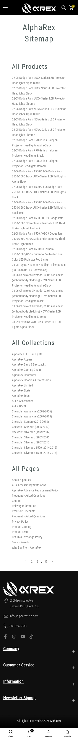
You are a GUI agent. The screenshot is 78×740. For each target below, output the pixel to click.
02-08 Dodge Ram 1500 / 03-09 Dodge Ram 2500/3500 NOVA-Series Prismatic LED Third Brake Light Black (38, 239)
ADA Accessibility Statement (29, 485)
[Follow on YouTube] (23, 636)
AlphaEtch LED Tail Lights (27, 354)
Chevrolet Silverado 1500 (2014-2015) (34, 447)
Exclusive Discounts (23, 511)
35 (45, 561)
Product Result (20, 532)
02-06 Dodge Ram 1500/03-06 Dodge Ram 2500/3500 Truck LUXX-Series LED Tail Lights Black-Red (39, 208)
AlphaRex (55, 721)
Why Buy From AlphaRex (26, 547)
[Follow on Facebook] (5, 636)
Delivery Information (24, 506)
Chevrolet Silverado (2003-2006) (31, 437)
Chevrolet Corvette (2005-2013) (30, 427)
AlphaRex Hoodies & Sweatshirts (31, 380)
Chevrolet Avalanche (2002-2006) (32, 411)
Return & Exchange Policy (27, 537)
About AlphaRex (21, 480)
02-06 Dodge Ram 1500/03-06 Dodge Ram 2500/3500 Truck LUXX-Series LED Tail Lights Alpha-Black (39, 177)
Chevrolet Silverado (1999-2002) (31, 432)
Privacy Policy (20, 521)
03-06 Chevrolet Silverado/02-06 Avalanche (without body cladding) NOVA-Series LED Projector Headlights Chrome (37, 311)
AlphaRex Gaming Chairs (26, 369)
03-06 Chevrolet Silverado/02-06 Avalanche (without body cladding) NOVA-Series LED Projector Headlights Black (37, 296)
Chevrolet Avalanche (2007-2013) (32, 416)
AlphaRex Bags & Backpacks (29, 364)
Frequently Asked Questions (28, 495)
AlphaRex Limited (22, 385)
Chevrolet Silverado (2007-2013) (31, 442)
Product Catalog (21, 527)
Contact (16, 501)
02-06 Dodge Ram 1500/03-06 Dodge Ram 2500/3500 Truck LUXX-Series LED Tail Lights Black (39, 192)
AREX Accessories (22, 401)
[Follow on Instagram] (14, 636)
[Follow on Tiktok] (31, 636)
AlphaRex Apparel (22, 359)
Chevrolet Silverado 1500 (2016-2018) (34, 453)
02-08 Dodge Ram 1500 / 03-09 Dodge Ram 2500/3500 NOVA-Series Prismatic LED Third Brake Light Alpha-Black (38, 223)
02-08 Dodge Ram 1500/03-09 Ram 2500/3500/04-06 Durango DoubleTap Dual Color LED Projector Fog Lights (37, 254)
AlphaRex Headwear (24, 375)
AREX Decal (19, 406)
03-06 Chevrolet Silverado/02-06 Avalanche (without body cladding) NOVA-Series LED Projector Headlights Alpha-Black (37, 280)
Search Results (20, 542)
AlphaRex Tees (20, 395)
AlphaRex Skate (21, 390)
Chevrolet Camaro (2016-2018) (30, 421)
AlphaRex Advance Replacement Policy (35, 490)
